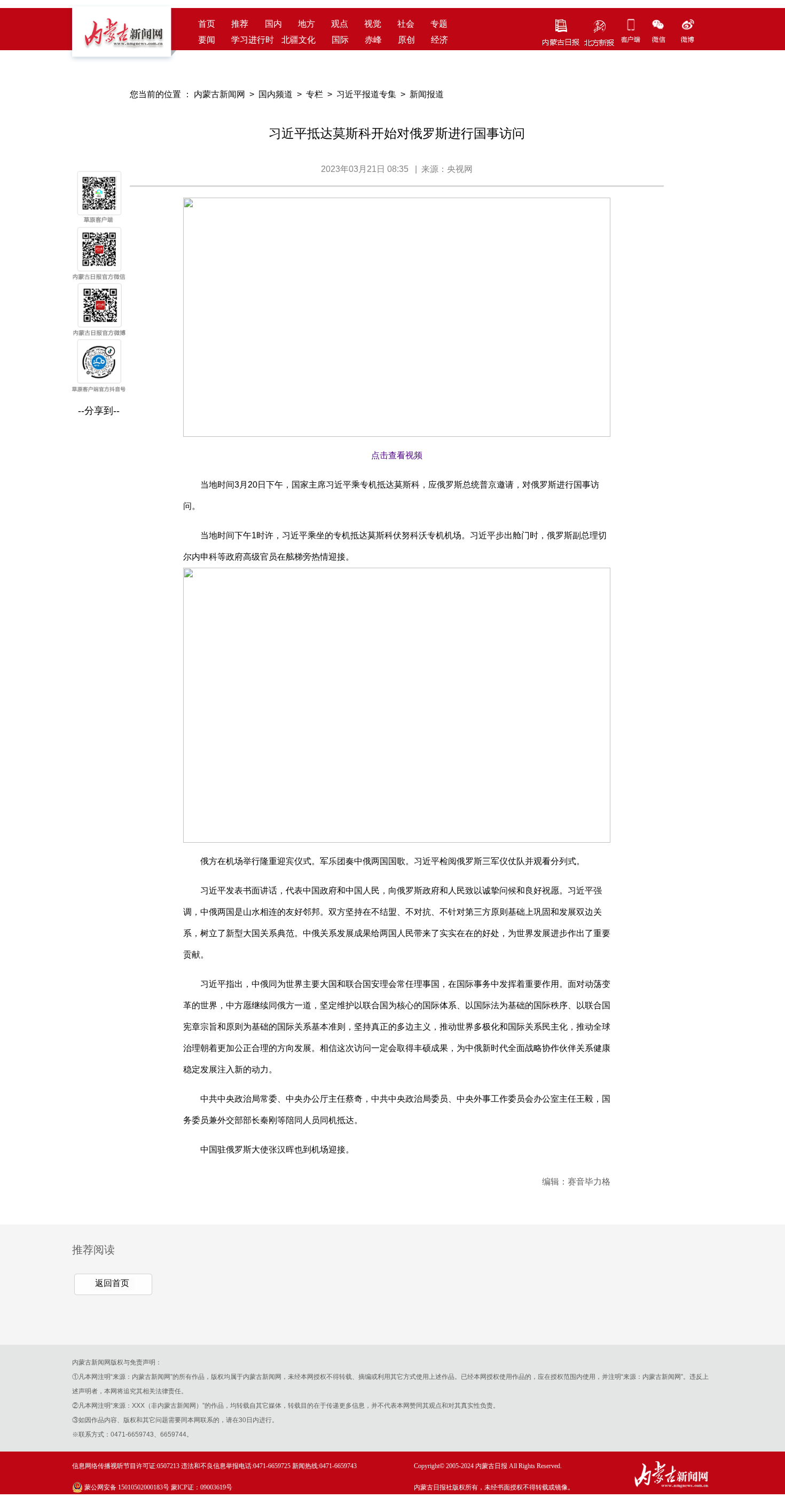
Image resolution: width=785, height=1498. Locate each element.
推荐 (239, 23)
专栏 (314, 94)
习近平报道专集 (366, 94)
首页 (206, 23)
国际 (340, 39)
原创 (406, 39)
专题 (439, 23)
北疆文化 (298, 39)
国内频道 (275, 94)
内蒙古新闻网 (219, 94)
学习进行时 (252, 39)
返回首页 (112, 1283)
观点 (339, 23)
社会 (405, 23)
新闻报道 (427, 94)
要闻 (206, 39)
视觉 (372, 23)
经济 (439, 39)
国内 (273, 23)
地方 (306, 23)
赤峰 (373, 39)
